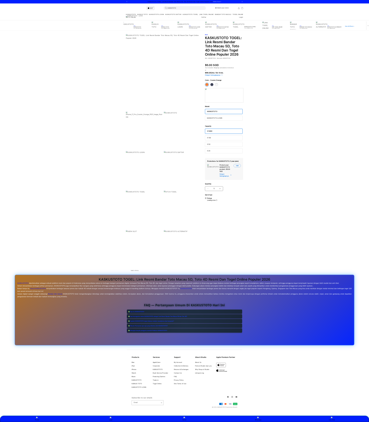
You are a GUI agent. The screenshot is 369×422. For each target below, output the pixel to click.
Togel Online (157, 383)
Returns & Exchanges (181, 369)
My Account (178, 362)
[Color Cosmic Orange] (207, 85)
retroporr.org (199, 373)
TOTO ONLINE (131, 17)
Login (111, 420)
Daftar (184, 420)
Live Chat (332, 420)
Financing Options (159, 376)
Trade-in (156, 380)
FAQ (175, 376)
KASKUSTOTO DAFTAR (173, 14)
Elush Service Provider (160, 373)
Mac (133, 362)
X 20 (208, 151)
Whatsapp (258, 420)
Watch (134, 373)
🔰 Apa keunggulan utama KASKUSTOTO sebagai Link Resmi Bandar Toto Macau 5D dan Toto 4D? (157, 316)
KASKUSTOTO (131, 14)
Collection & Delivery (181, 366)
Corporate (156, 366)
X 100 (209, 138)
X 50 (208, 144)
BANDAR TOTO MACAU (223, 14)
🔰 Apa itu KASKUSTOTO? (136, 311)
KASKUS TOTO (142, 14)
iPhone (134, 369)
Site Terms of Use (180, 383)
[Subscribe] (161, 402)
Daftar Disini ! (217, 1)
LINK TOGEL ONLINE (206, 14)
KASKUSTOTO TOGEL (190, 14)
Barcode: (219, 58)
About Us (198, 362)
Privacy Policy (179, 380)
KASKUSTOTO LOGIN (156, 14)
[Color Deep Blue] (211, 84)
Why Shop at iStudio (202, 369)
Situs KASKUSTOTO (38, 288)
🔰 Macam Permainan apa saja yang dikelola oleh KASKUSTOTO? (148, 326)
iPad (133, 366)
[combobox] (185, 8)
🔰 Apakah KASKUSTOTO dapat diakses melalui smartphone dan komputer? (151, 321)
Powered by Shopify (231, 407)
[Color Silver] (216, 84)
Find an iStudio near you (203, 366)
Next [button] (242, 2)
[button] (131, 14)
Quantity (208, 184)
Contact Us (178, 373)
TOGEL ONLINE (238, 14)
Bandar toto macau (55, 294)
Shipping (216, 67)
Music (134, 376)
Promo (37, 420)
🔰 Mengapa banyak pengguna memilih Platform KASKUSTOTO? (147, 330)
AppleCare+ (157, 362)
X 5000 (209, 131)
